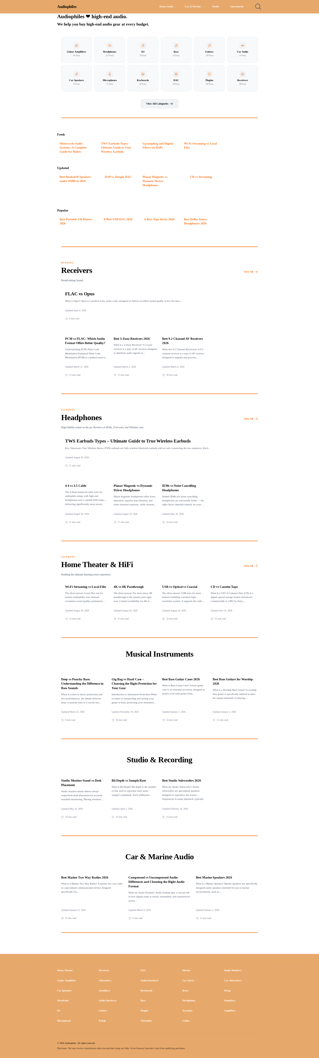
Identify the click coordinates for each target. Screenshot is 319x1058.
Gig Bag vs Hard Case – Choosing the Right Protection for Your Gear (134, 683)
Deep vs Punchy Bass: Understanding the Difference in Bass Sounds (82, 683)
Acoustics (187, 1010)
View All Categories (157, 103)
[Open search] (258, 6)
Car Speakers (64, 990)
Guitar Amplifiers (66, 980)
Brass (185, 990)
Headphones (188, 1000)
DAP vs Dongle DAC (118, 176)
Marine (186, 970)
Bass (143, 1000)
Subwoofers (105, 980)
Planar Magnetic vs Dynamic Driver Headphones (155, 181)
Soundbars (104, 990)
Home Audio (166, 6)
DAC (143, 970)
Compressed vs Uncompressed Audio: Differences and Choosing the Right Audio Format (156, 882)
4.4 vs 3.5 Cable (75, 485)
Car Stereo (188, 980)
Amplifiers (229, 1010)
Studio (215, 6)
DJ (58, 1010)
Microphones (64, 1020)
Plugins (144, 1010)
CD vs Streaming (201, 176)
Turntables (146, 1020)
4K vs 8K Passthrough (129, 586)
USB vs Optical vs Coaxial (179, 586)
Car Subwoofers (232, 980)
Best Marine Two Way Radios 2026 (84, 877)
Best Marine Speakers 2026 (214, 877)
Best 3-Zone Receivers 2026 (132, 338)
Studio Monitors (232, 970)
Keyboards (146, 990)
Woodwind (62, 1000)
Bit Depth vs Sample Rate (129, 780)
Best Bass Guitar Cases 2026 (181, 679)
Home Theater (65, 970)
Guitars (103, 1010)
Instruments (237, 6)
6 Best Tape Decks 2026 (159, 219)
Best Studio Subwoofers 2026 (181, 780)
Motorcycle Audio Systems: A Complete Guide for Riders (73, 147)
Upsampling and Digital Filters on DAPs (158, 145)
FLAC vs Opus (80, 293)
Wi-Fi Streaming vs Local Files (200, 145)
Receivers (104, 970)
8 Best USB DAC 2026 (118, 219)
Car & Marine (193, 6)
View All (248, 271)
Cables (186, 1020)
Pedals (102, 1020)
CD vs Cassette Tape (224, 586)
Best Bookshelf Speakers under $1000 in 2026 (75, 179)
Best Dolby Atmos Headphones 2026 (195, 221)
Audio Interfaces (149, 980)
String (227, 990)
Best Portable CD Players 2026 (76, 221)
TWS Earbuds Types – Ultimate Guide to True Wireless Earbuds (116, 147)
